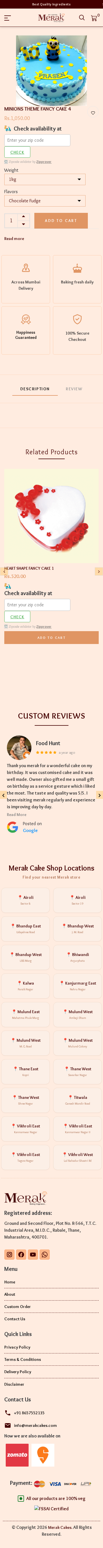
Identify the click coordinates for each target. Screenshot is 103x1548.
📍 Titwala (77, 1100)
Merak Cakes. (60, 1527)
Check (17, 152)
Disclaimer (14, 1384)
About (9, 1294)
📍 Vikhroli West (77, 1157)
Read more (14, 238)
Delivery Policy (17, 1371)
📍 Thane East (25, 1071)
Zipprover (44, 161)
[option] (51, 70)
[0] (94, 17)
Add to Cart (61, 220)
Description (35, 388)
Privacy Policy (17, 1347)
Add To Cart (51, 637)
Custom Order (17, 1306)
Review (74, 388)
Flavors (11, 191)
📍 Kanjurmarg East (77, 986)
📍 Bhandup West (78, 928)
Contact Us (14, 1318)
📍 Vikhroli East (25, 1128)
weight (11, 170)
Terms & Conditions (22, 1359)
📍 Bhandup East (25, 928)
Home (9, 1282)
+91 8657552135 (29, 1412)
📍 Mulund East (25, 1014)
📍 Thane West (77, 1071)
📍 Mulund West (78, 1014)
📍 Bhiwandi (77, 957)
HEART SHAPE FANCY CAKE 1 (29, 568)
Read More (16, 814)
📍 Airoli (25, 900)
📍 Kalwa (25, 986)
